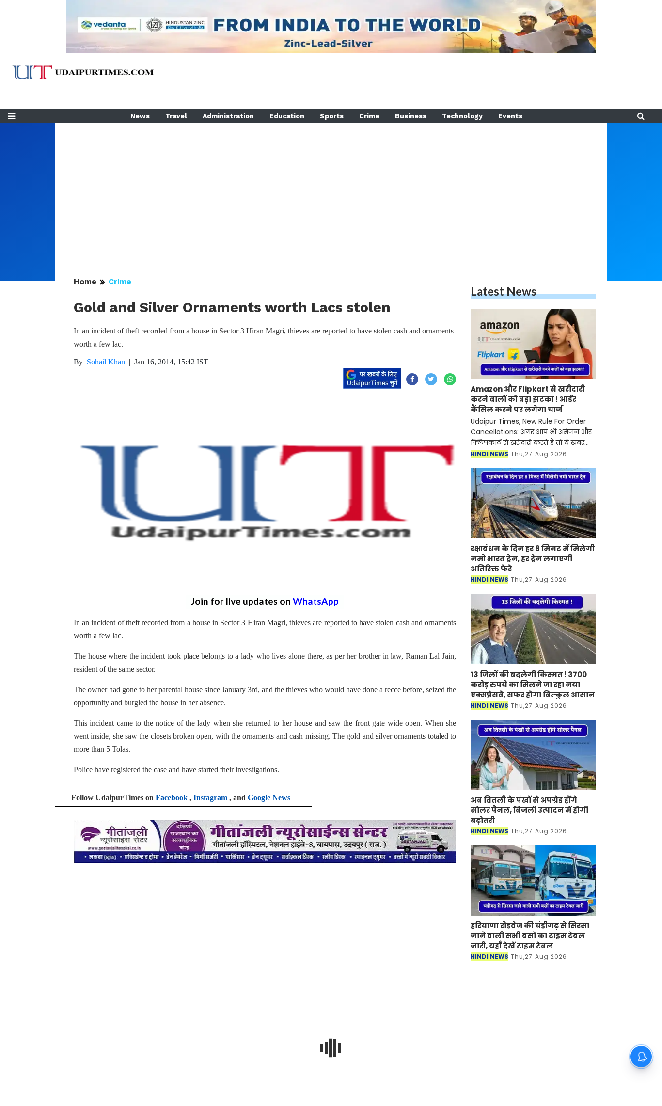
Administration (228, 116)
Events (510, 116)
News (140, 116)
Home (85, 281)
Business (410, 116)
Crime (369, 116)
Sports (332, 116)
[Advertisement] (331, 191)
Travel (176, 116)
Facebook (172, 797)
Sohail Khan (106, 362)
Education (286, 116)
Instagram (210, 797)
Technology (462, 116)
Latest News (503, 291)
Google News (269, 797)
